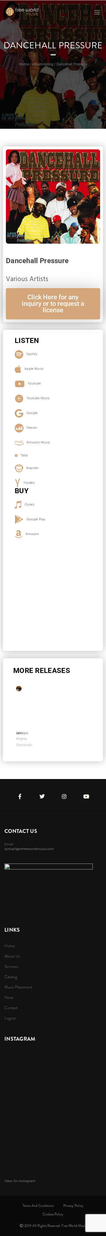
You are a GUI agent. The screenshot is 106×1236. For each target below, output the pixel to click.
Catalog (10, 977)
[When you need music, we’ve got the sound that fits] (22, 11)
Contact (11, 1008)
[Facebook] (20, 793)
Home (9, 946)
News (9, 997)
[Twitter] (42, 793)
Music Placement (18, 987)
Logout (10, 1018)
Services (11, 966)
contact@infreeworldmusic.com (29, 849)
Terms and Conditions (38, 1205)
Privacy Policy (73, 1205)
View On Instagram (19, 1181)
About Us (12, 956)
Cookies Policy (53, 1214)
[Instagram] (64, 793)
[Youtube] (86, 793)
